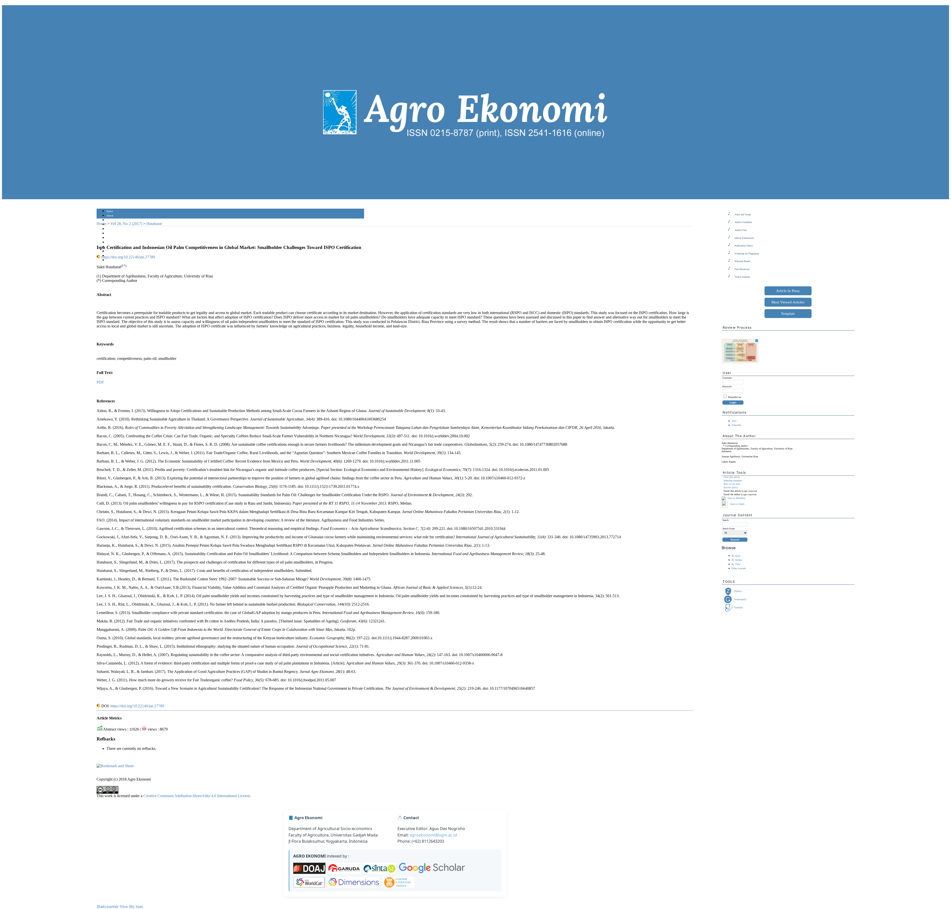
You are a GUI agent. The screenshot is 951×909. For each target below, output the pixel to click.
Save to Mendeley (736, 498)
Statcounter (108, 906)
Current (110, 233)
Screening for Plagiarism (747, 253)
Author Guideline (743, 222)
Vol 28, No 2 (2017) (126, 223)
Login (109, 220)
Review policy (731, 487)
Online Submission (744, 238)
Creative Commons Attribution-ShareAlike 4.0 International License (196, 796)
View (734, 420)
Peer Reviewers (742, 269)
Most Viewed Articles (787, 302)
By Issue (736, 555)
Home (109, 211)
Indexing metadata (733, 480)
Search (110, 229)
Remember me (734, 397)
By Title (736, 564)
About (109, 215)
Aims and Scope (743, 214)
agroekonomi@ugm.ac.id (433, 835)
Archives (111, 238)
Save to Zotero (736, 504)
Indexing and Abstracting (120, 251)
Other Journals (739, 568)
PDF (100, 382)
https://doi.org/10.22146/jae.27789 (128, 257)
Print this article (732, 477)
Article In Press (788, 291)
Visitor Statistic (742, 276)
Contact (110, 260)
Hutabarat (154, 223)
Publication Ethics (744, 245)
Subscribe (736, 425)
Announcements (115, 242)
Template (788, 314)
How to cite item (732, 484)
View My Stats (131, 907)
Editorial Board (742, 261)
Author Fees (741, 230)
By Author (737, 560)
